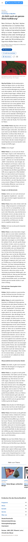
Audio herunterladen (9, 53)
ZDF (12, 530)
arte (21, 530)
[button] (2, 3)
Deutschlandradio (7, 518)
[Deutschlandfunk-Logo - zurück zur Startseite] (14, 2)
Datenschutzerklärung (8, 521)
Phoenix (17, 530)
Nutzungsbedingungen (9, 523)
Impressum (5, 526)
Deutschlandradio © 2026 (10, 535)
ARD (8, 530)
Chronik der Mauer (7, 533)
